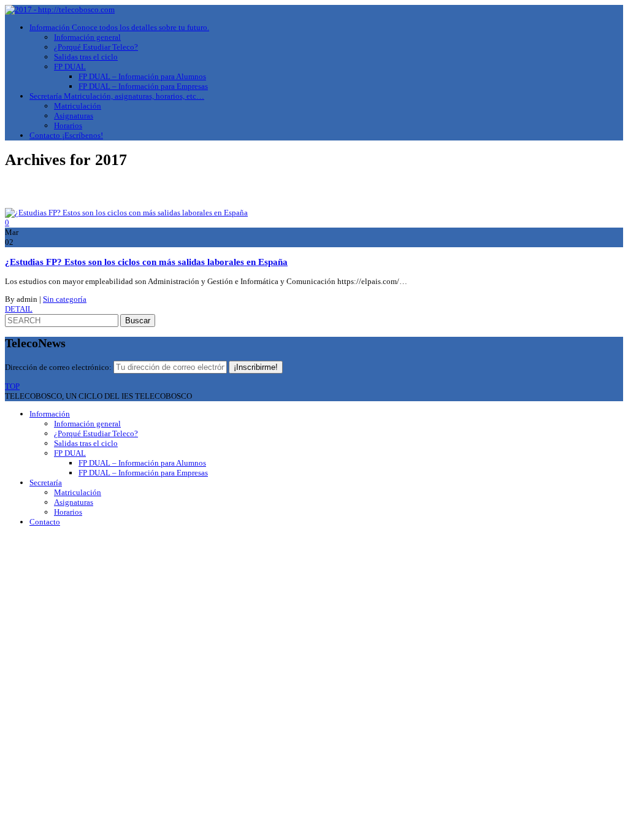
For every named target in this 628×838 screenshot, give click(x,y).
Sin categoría (64, 299)
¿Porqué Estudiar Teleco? (96, 47)
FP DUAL (70, 66)
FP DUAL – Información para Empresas (143, 86)
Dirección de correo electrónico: (59, 367)
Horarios (68, 125)
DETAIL (19, 308)
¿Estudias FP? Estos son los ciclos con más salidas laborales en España (146, 261)
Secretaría (116, 96)
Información (119, 27)
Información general (87, 37)
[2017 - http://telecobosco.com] (60, 9)
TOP (12, 386)
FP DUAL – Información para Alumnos (142, 76)
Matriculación (77, 105)
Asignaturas (73, 115)
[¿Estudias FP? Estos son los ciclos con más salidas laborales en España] (126, 212)
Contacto (66, 135)
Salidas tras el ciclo (86, 56)
